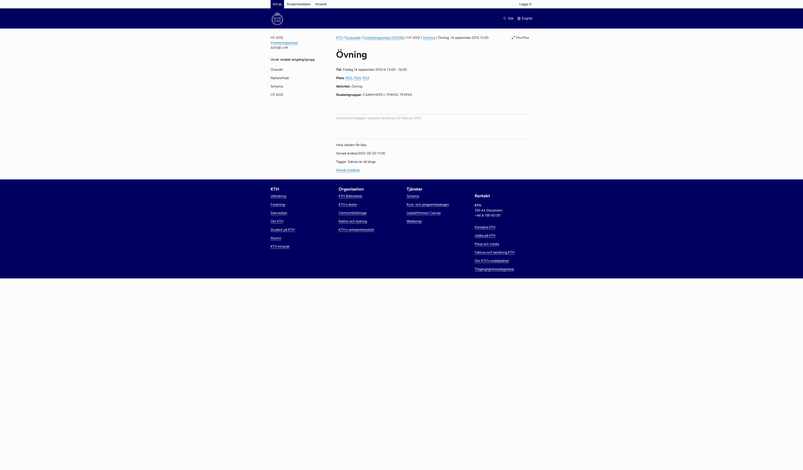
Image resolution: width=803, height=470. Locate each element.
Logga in (525, 4)
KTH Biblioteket (350, 196)
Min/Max (522, 38)
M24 (357, 78)
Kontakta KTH (485, 227)
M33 (366, 78)
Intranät (321, 4)
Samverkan (279, 213)
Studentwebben (299, 4)
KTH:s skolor (348, 204)
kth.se (277, 4)
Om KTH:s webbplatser (492, 261)
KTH (339, 38)
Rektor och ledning (353, 221)
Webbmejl (414, 221)
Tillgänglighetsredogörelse (494, 269)
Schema (429, 38)
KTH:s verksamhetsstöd (356, 230)
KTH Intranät (280, 246)
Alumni (276, 238)
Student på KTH (283, 230)
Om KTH (277, 221)
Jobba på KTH (485, 236)
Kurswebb (353, 38)
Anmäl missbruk (348, 170)
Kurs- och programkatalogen (428, 204)
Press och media (487, 244)
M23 (349, 78)
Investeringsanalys (284, 43)
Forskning (278, 204)
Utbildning (278, 196)
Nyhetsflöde (280, 78)
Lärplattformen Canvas (424, 213)
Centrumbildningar (353, 213)
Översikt (277, 70)
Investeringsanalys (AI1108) (383, 38)
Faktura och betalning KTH (495, 252)
